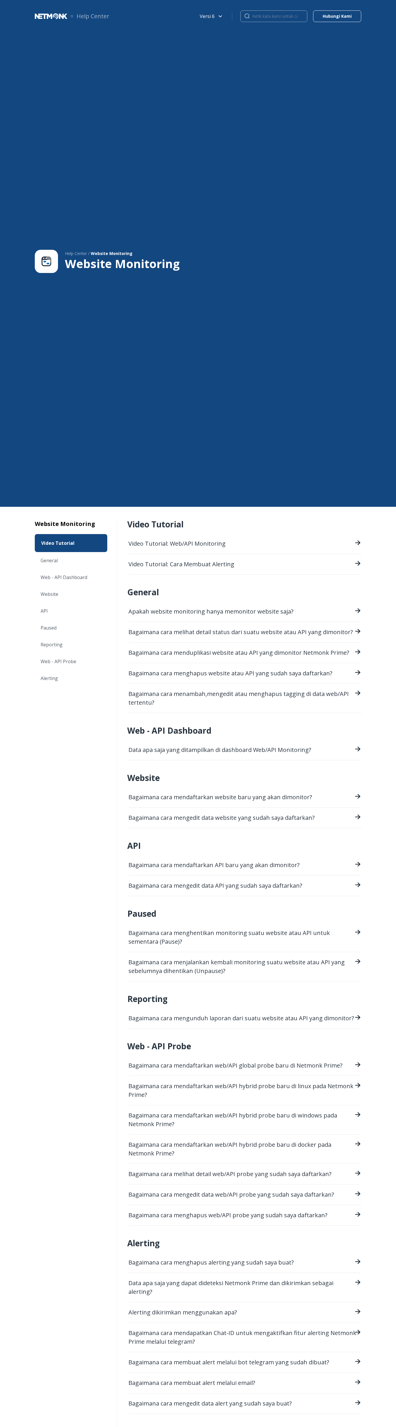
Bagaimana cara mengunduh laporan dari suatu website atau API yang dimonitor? (241, 1018)
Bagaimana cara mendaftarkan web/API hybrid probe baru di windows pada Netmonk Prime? (232, 1119)
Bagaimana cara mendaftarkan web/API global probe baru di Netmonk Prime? (235, 1065)
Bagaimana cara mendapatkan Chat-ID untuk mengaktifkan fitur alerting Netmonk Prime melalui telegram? (242, 1337)
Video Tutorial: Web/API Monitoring (177, 543)
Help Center (93, 16)
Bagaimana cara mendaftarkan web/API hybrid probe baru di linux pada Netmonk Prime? (240, 1090)
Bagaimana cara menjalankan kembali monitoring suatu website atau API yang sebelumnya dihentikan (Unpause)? (236, 966)
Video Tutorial (58, 543)
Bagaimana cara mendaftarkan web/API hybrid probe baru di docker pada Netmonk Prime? (229, 1149)
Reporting (52, 644)
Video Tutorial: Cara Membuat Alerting (181, 564)
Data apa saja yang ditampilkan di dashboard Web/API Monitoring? (219, 750)
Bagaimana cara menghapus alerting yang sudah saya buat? (211, 1262)
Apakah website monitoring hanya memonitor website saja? (210, 611)
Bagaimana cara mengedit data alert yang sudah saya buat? (210, 1403)
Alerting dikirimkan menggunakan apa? (182, 1312)
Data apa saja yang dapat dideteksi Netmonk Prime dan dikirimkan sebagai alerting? (230, 1287)
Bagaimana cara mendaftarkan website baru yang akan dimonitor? (220, 797)
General (49, 560)
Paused (49, 628)
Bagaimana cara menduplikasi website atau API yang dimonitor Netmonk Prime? (238, 652)
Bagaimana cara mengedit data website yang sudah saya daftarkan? (221, 818)
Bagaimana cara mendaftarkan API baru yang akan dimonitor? (213, 865)
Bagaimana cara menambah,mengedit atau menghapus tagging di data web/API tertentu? (238, 698)
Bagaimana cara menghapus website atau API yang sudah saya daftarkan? (230, 673)
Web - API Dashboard (64, 577)
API (44, 611)
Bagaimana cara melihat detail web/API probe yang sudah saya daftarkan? (229, 1174)
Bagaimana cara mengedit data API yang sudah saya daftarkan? (215, 885)
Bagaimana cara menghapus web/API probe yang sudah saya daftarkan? (227, 1215)
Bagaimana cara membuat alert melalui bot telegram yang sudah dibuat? (228, 1362)
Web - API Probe (58, 661)
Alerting (49, 678)
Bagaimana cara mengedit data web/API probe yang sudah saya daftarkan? (231, 1194)
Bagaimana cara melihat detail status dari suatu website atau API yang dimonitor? (240, 632)
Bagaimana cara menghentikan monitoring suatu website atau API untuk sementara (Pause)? (229, 937)
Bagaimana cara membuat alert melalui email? (191, 1383)
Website (49, 594)
